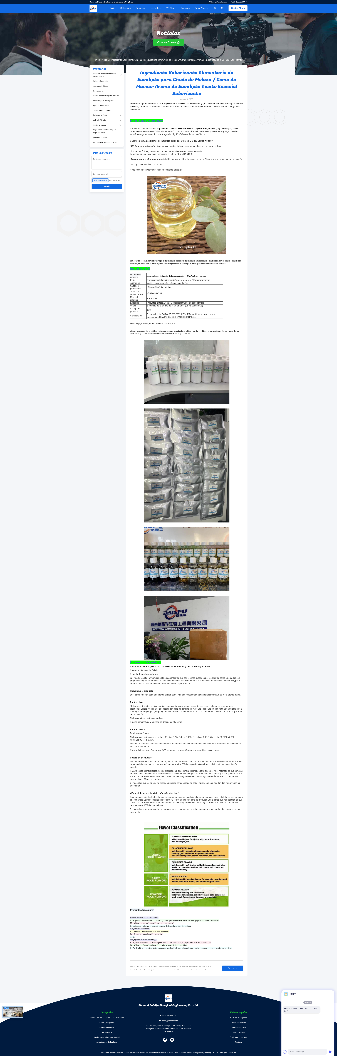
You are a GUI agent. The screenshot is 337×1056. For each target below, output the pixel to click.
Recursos (185, 8)
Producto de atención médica (105, 142)
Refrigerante (98, 91)
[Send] (330, 1052)
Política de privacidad (238, 1037)
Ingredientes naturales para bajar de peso (104, 131)
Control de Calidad (238, 1027)
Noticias (106, 60)
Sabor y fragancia (100, 81)
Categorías (125, 8)
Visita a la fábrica (239, 1023)
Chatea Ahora (238, 8)
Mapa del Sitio (239, 1032)
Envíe (107, 186)
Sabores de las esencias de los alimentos (104, 74)
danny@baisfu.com (219, 2)
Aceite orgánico (99, 125)
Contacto (238, 1042)
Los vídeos (156, 8)
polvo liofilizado (99, 120)
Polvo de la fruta (100, 115)
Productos (140, 8)
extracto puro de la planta (104, 101)
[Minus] (330, 994)
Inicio (112, 8)
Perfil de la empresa (238, 1018)
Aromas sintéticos (100, 86)
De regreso (233, 968)
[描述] (222, 8)
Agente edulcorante (101, 105)
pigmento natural (100, 137)
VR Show (170, 8)
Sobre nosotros (202, 8)
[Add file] (285, 1052)
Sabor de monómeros (102, 110)
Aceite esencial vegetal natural (106, 96)
